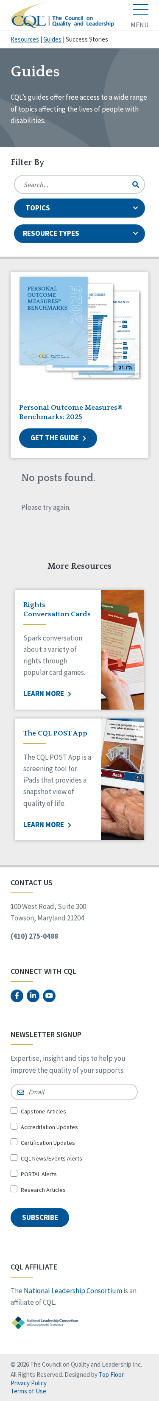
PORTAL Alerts (39, 1174)
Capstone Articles (43, 1111)
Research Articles (43, 1190)
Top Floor (111, 1374)
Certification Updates (48, 1143)
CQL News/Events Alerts (51, 1158)
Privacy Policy (29, 1383)
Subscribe (40, 1217)
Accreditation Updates (49, 1127)
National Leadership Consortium (73, 1290)
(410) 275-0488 (34, 936)
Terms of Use (28, 1391)
